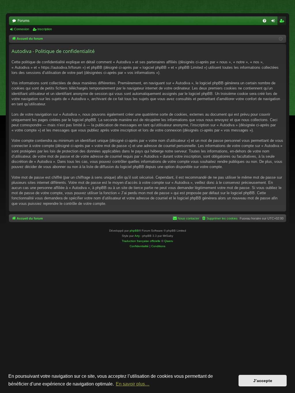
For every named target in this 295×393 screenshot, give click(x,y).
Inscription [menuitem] (283, 22)
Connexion (21, 29)
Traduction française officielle (141, 241)
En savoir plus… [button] (133, 383)
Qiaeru (168, 241)
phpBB (134, 230)
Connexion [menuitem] (274, 22)
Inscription (44, 29)
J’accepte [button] (262, 380)
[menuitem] (264, 20)
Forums (23, 21)
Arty (137, 235)
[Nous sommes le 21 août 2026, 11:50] (281, 39)
